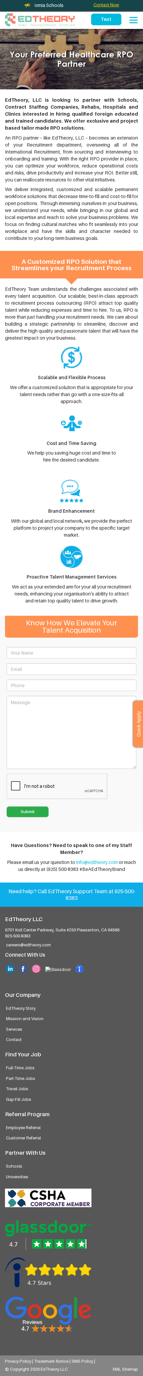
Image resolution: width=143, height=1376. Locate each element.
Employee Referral (23, 1127)
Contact (14, 1039)
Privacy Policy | (19, 1361)
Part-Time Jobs (20, 1078)
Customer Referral (23, 1137)
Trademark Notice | (53, 1361)
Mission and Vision (25, 1018)
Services (14, 1029)
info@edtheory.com (97, 862)
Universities (17, 1176)
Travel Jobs (17, 1088)
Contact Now (106, 4)
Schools (14, 1166)
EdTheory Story (21, 1008)
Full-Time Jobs (20, 1067)
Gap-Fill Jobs (18, 1099)
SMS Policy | (83, 1361)
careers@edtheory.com (28, 944)
